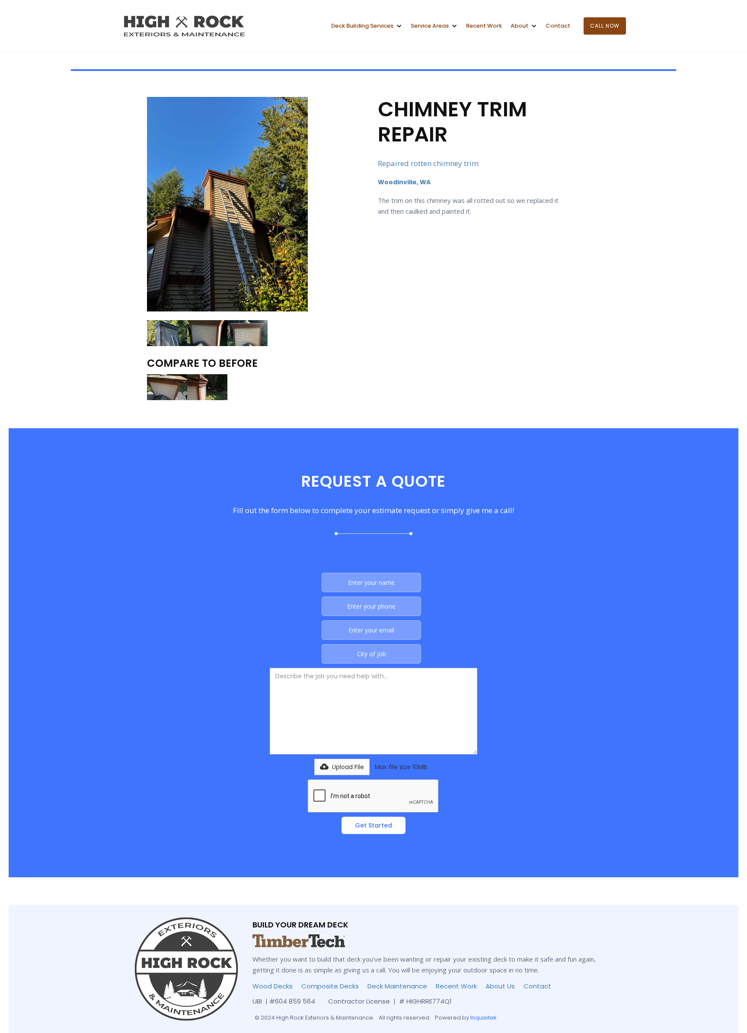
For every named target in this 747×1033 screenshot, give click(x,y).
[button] (366, 26)
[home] (183, 26)
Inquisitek (483, 1018)
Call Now (604, 25)
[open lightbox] (227, 204)
